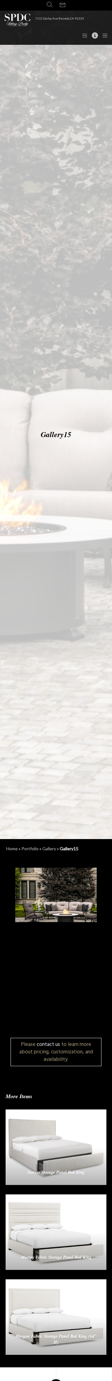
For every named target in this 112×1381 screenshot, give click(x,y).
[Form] (62, 5)
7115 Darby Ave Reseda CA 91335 (59, 18)
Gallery (49, 848)
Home (12, 848)
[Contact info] (93, 35)
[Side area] (83, 35)
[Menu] (103, 35)
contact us (48, 1044)
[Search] (49, 4)
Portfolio (30, 848)
